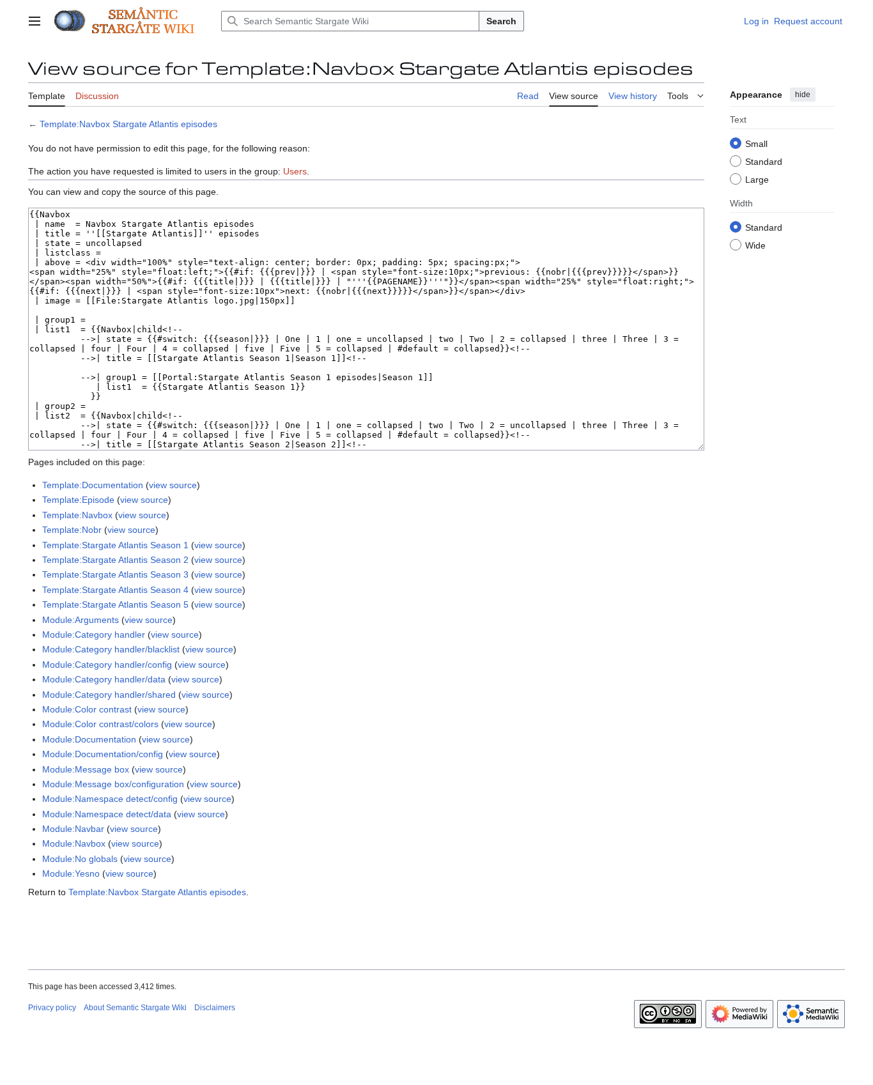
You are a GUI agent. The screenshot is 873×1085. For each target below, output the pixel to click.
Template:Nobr (72, 530)
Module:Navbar (73, 829)
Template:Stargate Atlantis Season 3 (115, 574)
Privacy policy (52, 1007)
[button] (34, 21)
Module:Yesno (71, 873)
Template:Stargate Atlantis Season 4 (115, 590)
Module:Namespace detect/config (110, 799)
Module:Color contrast (87, 709)
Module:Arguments (80, 620)
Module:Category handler (93, 634)
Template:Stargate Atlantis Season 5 (115, 604)
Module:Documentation (89, 739)
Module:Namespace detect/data (106, 814)
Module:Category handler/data (104, 679)
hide (802, 94)
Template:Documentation (92, 485)
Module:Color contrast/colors (100, 724)
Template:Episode (78, 500)
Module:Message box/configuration (113, 784)
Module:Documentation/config (102, 754)
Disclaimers (214, 1007)
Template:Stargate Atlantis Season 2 (115, 560)
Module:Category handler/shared (109, 694)
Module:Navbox (73, 843)
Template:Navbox (77, 515)
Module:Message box (85, 769)
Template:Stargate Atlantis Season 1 (115, 545)
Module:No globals (80, 859)
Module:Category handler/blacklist (111, 649)
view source (173, 485)
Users (295, 171)
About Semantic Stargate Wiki (135, 1007)
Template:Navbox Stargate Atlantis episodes (128, 124)
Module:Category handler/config (107, 664)
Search (501, 21)
